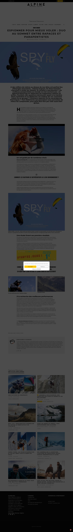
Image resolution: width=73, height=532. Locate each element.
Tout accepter (30, 266)
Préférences (43, 266)
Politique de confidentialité (36, 269)
